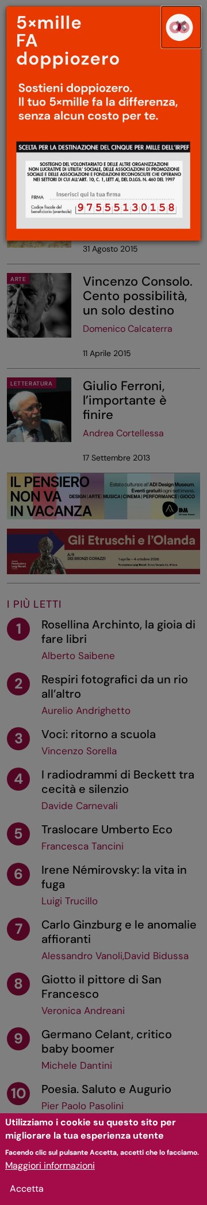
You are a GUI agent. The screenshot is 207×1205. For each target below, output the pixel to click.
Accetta (27, 1188)
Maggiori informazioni (50, 1165)
